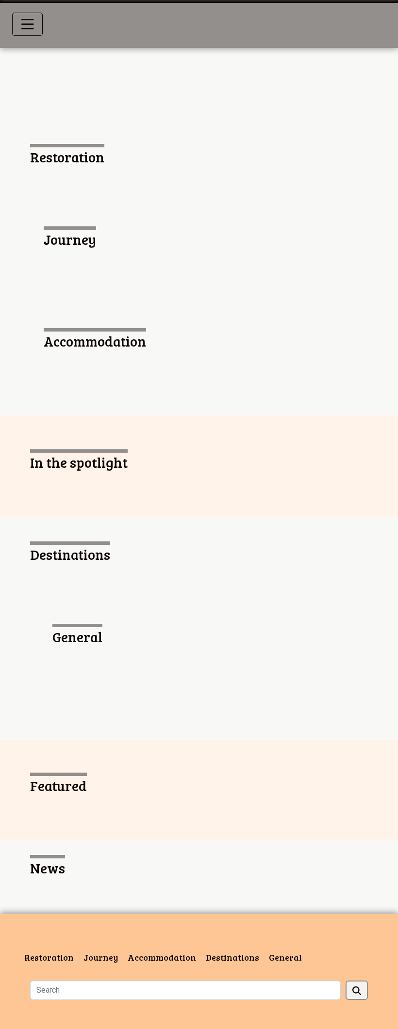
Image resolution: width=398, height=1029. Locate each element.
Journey (100, 957)
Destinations (232, 957)
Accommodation (162, 957)
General (285, 957)
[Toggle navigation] (27, 24)
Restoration (49, 957)
